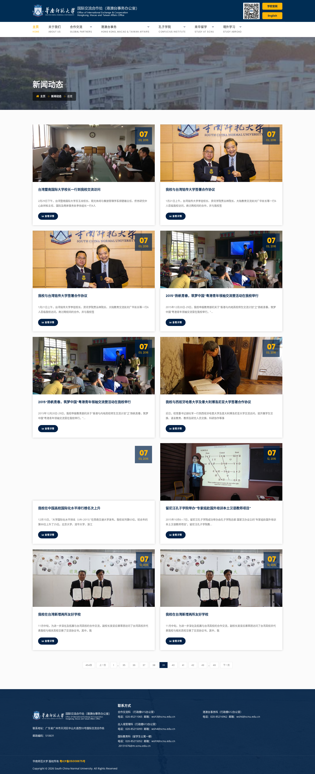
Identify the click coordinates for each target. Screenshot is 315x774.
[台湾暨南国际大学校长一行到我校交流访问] (94, 153)
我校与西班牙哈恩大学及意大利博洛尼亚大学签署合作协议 (208, 402)
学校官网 (272, 6)
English (272, 16)
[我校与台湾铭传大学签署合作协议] (221, 153)
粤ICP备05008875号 (72, 761)
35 (124, 665)
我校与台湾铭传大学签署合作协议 (190, 189)
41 (183, 665)
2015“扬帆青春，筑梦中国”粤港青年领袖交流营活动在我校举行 (212, 295)
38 (154, 665)
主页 (42, 96)
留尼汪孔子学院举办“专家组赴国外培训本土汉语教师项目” (208, 508)
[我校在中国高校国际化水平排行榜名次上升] (94, 472)
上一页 (102, 665)
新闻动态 (56, 96)
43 (202, 665)
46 (214, 665)
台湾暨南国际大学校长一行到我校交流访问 (69, 189)
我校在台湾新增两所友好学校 (59, 614)
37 (144, 665)
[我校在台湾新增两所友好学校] (94, 578)
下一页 (226, 665)
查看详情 (49, 216)
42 (192, 665)
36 (134, 665)
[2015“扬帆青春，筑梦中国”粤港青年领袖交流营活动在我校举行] (221, 259)
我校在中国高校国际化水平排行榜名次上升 (69, 508)
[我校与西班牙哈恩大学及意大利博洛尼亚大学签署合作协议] (221, 365)
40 (173, 665)
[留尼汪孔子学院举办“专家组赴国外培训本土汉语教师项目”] (221, 472)
